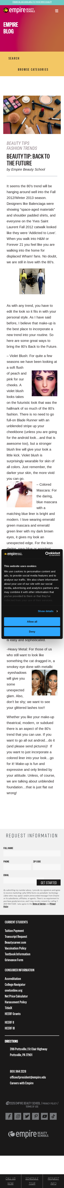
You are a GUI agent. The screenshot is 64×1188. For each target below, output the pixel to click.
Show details (45, 611)
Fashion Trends (22, 148)
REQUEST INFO (53, 1181)
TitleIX (8, 1008)
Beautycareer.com (15, 942)
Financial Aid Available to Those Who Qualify (32, 1)
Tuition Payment (14, 930)
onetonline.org (13, 990)
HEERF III (10, 1028)
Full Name (8, 848)
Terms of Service (39, 904)
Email (6, 875)
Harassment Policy (16, 1002)
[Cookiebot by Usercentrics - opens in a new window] (45, 554)
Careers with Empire (21, 1083)
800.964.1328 (18, 1071)
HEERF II (9, 1022)
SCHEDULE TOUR (31, 1181)
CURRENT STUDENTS (16, 922)
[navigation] (19, 10)
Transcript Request (16, 936)
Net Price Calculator (16, 996)
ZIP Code (37, 861)
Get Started (49, 882)
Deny (32, 631)
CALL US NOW (11, 1181)
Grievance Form (14, 960)
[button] (56, 11)
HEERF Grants (13, 1013)
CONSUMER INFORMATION (19, 970)
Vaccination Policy (15, 948)
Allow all (32, 621)
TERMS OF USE (32, 1106)
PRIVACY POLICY (49, 1103)
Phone (6, 861)
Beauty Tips (18, 143)
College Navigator (15, 984)
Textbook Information (17, 954)
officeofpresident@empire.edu (28, 1077)
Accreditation (13, 978)
